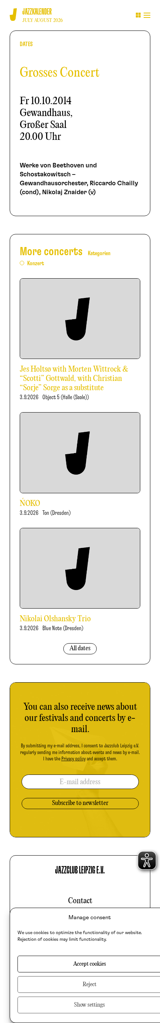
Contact (80, 901)
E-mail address (80, 782)
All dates (80, 648)
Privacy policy (73, 758)
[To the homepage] (13, 14)
